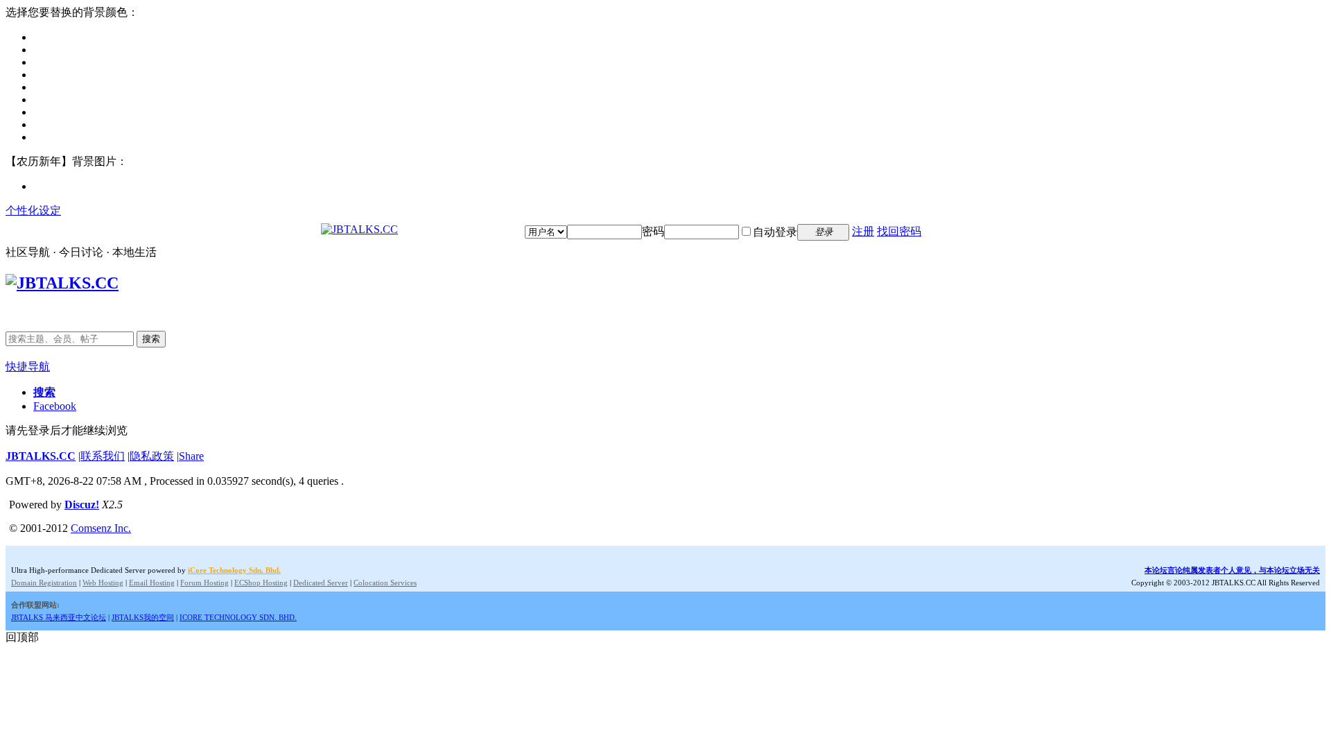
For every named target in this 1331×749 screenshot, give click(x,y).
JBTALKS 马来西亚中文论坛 (58, 617)
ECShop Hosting (261, 582)
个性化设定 (33, 210)
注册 (863, 231)
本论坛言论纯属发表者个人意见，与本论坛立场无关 (1232, 570)
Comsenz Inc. (101, 528)
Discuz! (81, 504)
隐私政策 (152, 456)
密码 (653, 231)
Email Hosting (152, 582)
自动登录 (775, 232)
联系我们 (102, 456)
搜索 (151, 339)
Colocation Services (385, 582)
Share (191, 456)
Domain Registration (44, 582)
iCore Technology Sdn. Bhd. (234, 570)
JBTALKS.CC (41, 456)
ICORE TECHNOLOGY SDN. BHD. (238, 617)
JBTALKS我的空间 (143, 617)
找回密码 (899, 231)
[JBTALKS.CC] (359, 229)
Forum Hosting (204, 582)
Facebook (54, 406)
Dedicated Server (320, 582)
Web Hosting (102, 582)
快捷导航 (28, 366)
